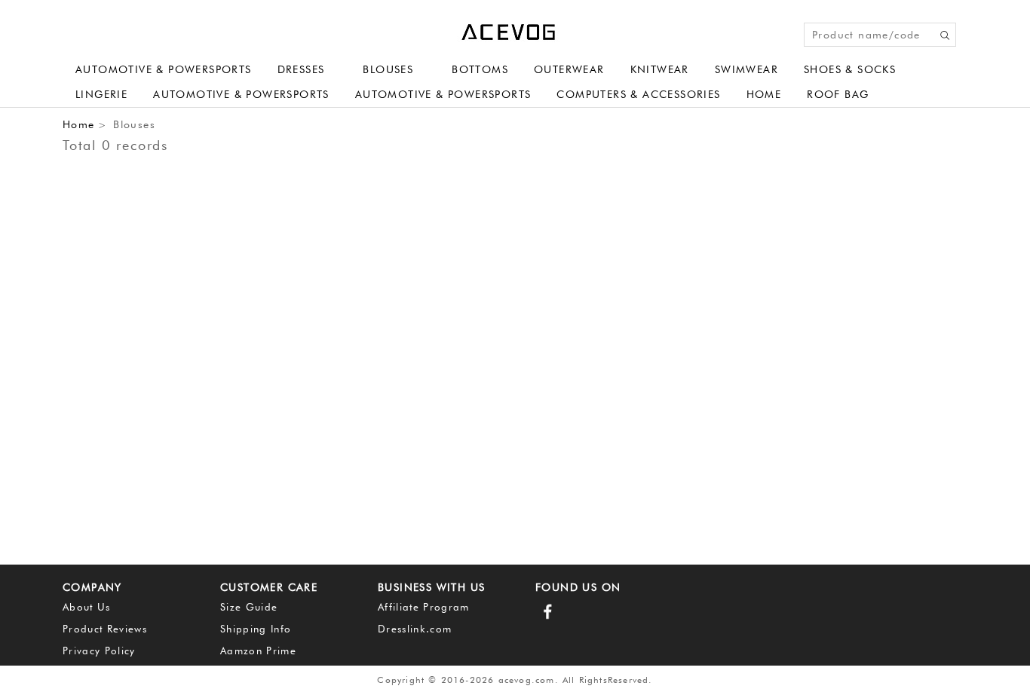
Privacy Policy (99, 650)
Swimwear (746, 69)
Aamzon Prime (258, 650)
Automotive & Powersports (163, 69)
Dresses (301, 69)
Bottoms (480, 69)
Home (764, 94)
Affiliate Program (424, 607)
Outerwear (569, 69)
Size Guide (248, 607)
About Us (87, 607)
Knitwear (659, 69)
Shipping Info (255, 629)
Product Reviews (105, 629)
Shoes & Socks (850, 69)
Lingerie (101, 94)
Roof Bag (838, 94)
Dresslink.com (415, 629)
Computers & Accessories (638, 94)
